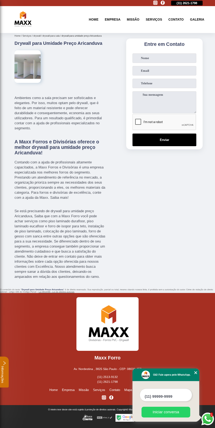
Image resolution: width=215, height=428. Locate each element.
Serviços (154, 19)
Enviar (164, 140)
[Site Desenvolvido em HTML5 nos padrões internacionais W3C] (104, 417)
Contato (176, 19)
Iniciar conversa (166, 412)
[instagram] (155, 3)
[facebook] (163, 3)
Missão (133, 19)
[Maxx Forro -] (22, 28)
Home (93, 19)
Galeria (197, 19)
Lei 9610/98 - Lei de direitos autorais (56, 292)
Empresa (113, 19)
